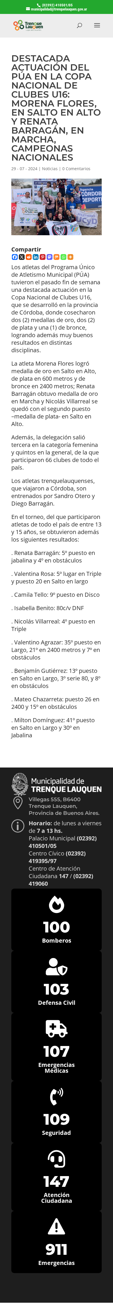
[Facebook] (15, 257)
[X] (22, 257)
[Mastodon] (49, 257)
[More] (70, 257)
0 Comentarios (76, 168)
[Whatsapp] (63, 257)
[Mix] (56, 257)
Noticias (50, 168)
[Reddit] (29, 257)
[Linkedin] (36, 257)
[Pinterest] (42, 257)
